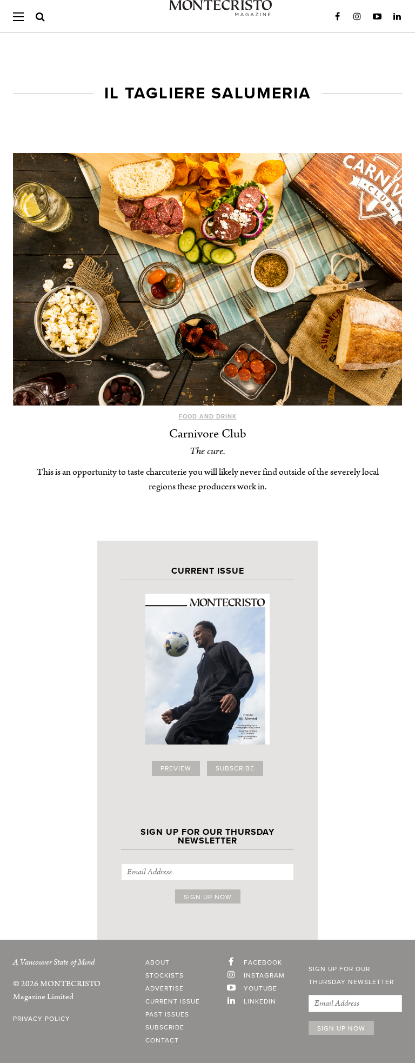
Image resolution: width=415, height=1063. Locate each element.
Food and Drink (208, 416)
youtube (260, 988)
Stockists (164, 975)
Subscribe (235, 768)
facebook (263, 962)
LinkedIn (397, 17)
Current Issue (172, 1001)
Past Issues (167, 1014)
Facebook (337, 17)
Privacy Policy (41, 1018)
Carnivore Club (207, 434)
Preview (175, 768)
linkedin (260, 1001)
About (157, 962)
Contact (162, 1040)
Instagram (357, 17)
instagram (264, 975)
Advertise (164, 988)
